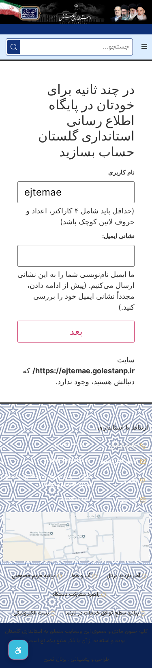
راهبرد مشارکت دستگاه (76, 594)
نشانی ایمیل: (118, 236)
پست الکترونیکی (31, 613)
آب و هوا (81, 576)
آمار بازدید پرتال (123, 576)
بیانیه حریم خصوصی (34, 576)
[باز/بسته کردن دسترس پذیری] (18, 650)
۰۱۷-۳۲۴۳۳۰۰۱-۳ (70, 445)
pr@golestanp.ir (67, 461)
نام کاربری (121, 172)
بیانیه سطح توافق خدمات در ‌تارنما (102, 613)
